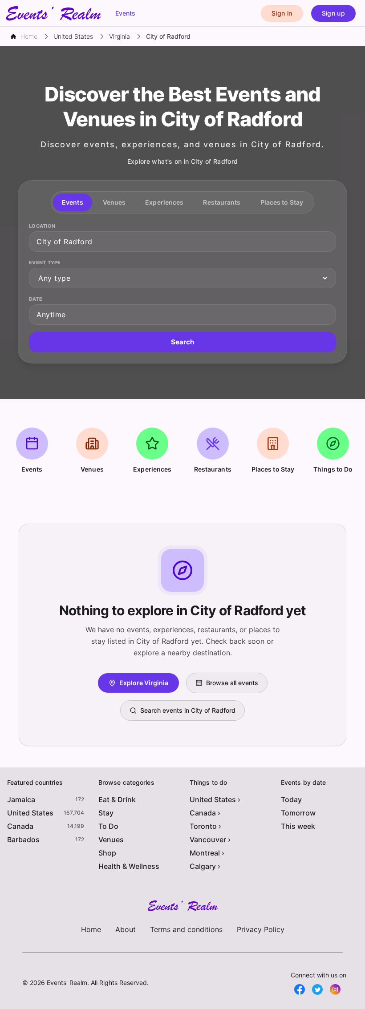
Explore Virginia (143, 682)
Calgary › (205, 866)
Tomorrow (298, 812)
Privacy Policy (260, 929)
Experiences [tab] (164, 202)
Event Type (45, 262)
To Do (108, 826)
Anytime (51, 314)
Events (125, 13)
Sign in (282, 13)
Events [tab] (72, 202)
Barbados (23, 839)
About (125, 929)
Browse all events (232, 682)
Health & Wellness (128, 866)
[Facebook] (299, 989)
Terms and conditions (186, 929)
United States (30, 812)
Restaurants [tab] (221, 202)
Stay (106, 812)
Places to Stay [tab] (281, 202)
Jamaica (21, 799)
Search (182, 342)
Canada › (205, 812)
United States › (215, 799)
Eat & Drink (117, 799)
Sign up (333, 13)
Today (291, 799)
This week (298, 826)
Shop (107, 852)
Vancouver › (210, 839)
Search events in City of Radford (187, 710)
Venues (111, 839)
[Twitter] (317, 989)
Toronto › (205, 826)
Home (91, 929)
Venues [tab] (114, 202)
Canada (20, 826)
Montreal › (207, 852)
